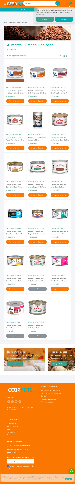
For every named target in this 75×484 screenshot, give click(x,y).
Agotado (37, 289)
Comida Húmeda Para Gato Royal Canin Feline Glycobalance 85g (36, 280)
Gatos (16, 457)
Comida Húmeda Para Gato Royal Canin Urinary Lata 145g (15, 186)
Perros (10, 457)
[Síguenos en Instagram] (12, 401)
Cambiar (64, 19)
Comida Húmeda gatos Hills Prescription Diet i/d (59, 92)
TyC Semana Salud (47, 402)
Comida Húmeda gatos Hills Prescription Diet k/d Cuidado (14, 92)
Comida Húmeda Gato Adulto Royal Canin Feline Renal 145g (59, 139)
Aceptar (68, 479)
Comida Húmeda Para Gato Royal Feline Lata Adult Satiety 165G (36, 327)
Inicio (5, 22)
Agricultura (30, 457)
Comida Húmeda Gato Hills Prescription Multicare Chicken (37, 92)
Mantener (45, 19)
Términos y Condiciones (48, 399)
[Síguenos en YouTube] (16, 401)
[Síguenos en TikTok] (19, 401)
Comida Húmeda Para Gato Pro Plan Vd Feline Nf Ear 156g (15, 280)
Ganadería (22, 457)
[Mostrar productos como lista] (67, 56)
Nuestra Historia (12, 426)
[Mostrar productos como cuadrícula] (64, 56)
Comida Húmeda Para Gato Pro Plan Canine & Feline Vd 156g (14, 233)
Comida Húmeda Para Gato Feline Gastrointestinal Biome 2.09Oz (13, 327)
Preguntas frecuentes (14, 435)
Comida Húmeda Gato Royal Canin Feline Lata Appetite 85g (36, 233)
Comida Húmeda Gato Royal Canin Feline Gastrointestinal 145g (58, 186)
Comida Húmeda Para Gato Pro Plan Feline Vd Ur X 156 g (59, 280)
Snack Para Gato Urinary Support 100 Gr (37, 139)
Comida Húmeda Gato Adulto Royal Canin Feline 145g (15, 139)
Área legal (44, 396)
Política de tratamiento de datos (51, 393)
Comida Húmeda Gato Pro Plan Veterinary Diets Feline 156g (60, 233)
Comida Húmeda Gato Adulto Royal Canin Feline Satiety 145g (37, 186)
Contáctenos (11, 432)
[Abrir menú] (5, 4)
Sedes (9, 429)
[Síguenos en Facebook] (8, 401)
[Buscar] (57, 3)
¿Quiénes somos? (12, 423)
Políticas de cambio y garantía (50, 390)
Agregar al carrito (15, 101)
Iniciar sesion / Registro (19, 10)
